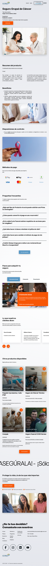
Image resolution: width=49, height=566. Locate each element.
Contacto (4, 540)
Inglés (31, 3)
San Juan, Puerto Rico (32, 536)
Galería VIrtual (11, 536)
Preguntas (12, 533)
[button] (4, 346)
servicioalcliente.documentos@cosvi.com (37, 531)
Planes (3, 533)
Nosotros (4, 536)
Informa (19, 535)
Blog (3, 538)
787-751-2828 (30, 533)
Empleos (12, 539)
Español (27, 3)
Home (3, 531)
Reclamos (12, 531)
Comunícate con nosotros (17, 527)
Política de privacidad (19, 532)
